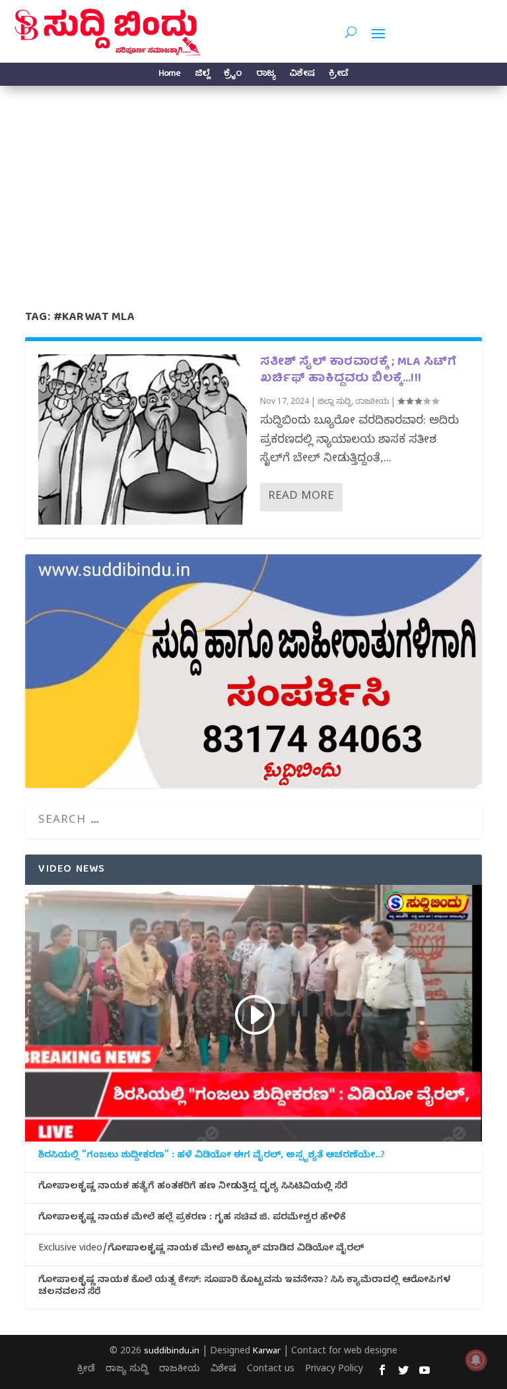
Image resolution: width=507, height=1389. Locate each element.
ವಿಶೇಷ (301, 75)
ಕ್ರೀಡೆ (338, 75)
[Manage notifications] (476, 1360)
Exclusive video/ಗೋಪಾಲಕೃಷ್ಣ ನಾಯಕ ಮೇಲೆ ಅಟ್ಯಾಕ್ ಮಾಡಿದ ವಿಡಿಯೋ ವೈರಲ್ (201, 1250)
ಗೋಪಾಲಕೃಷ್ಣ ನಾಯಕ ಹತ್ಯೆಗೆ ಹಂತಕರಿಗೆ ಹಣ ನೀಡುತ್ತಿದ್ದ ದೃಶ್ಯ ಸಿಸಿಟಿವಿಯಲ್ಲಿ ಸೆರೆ (192, 1188)
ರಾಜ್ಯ (265, 75)
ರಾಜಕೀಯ (372, 402)
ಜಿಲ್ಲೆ (202, 75)
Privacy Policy (334, 1370)
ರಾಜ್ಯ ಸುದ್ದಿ (127, 1370)
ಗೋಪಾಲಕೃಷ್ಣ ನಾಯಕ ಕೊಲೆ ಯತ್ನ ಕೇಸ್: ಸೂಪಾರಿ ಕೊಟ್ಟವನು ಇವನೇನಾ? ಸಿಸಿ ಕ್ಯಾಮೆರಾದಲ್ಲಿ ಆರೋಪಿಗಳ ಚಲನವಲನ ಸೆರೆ (244, 1287)
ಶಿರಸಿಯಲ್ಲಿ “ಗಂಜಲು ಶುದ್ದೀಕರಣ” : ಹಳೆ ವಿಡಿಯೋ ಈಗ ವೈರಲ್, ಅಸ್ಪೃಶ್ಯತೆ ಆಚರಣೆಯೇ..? (211, 1157)
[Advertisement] (253, 184)
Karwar (267, 1352)
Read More (301, 497)
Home (169, 75)
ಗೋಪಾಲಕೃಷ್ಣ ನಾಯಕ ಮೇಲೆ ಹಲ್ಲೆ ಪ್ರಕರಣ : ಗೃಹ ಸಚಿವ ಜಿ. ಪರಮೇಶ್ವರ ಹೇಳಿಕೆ (192, 1219)
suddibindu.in (171, 1352)
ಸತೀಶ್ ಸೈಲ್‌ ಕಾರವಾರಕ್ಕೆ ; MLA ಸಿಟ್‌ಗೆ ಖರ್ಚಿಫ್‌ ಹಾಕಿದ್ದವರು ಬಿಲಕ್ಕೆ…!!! (358, 370)
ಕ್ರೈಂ (233, 75)
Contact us (270, 1370)
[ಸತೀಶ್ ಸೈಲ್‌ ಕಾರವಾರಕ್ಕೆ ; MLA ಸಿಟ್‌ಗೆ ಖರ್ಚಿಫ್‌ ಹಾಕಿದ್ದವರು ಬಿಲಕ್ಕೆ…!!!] (142, 439)
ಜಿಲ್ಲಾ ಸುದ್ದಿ (334, 402)
